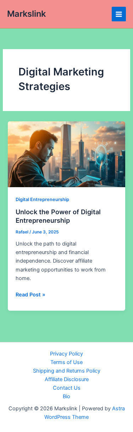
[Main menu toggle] (119, 14)
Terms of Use (66, 362)
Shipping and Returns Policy (66, 371)
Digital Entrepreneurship (42, 199)
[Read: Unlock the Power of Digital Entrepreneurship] (66, 154)
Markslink (26, 14)
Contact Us (67, 388)
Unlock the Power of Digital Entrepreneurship (58, 216)
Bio (66, 396)
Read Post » (30, 295)
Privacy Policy (66, 354)
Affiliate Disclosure (67, 379)
